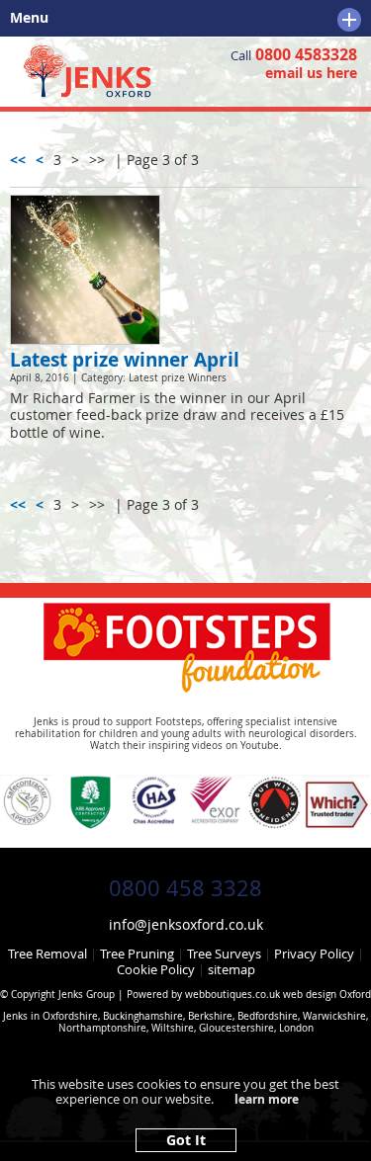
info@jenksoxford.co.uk (186, 924)
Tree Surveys (224, 953)
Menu (24, 18)
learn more (266, 1100)
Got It (186, 1140)
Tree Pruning (137, 953)
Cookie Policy (156, 969)
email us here (311, 73)
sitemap (231, 969)
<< (18, 160)
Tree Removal (47, 953)
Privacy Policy (314, 953)
